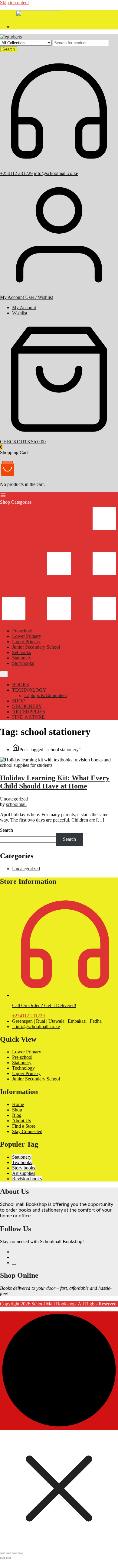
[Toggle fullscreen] (8, 1552)
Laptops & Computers (45, 695)
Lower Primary (26, 636)
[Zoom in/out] (2, 1552)
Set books (21, 652)
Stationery (21, 657)
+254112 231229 (16, 173)
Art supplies (23, 1173)
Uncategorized (14, 798)
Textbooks (22, 1162)
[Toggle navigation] (4, 674)
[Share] (14, 1552)
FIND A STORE (28, 717)
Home (18, 1104)
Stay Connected (27, 1131)
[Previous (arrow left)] (2, 1558)
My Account (24, 307)
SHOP (18, 700)
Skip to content (14, 2)
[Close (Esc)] (20, 1552)
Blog (16, 1115)
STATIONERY (27, 706)
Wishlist (19, 312)
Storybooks (23, 663)
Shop (17, 1109)
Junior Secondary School (36, 647)
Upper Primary (26, 641)
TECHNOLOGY (29, 690)
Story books (23, 1167)
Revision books (27, 1178)
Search (8, 49)
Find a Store (23, 1126)
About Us (21, 1120)
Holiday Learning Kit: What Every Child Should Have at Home (55, 782)
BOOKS (20, 684)
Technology (23, 1068)
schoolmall (16, 804)
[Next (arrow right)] (8, 1558)
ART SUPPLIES (28, 711)
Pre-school (22, 630)
